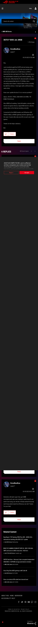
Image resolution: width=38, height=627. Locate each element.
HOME (12, 596)
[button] (6, 134)
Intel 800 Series (8, 542)
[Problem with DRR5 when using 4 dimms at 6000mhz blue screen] (31, 151)
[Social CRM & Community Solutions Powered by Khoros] (31, 623)
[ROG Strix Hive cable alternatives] (35, 151)
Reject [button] (11, 172)
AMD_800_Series (9, 564)
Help (30, 8)
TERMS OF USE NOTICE (14, 609)
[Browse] (3, 8)
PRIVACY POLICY (25, 609)
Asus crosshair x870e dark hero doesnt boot (16, 579)
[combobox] (19, 21)
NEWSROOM (18, 596)
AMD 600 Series (7, 31)
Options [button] (35, 31)
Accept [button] (27, 172)
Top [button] (2, 622)
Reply (19, 141)
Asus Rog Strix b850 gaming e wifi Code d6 (15, 570)
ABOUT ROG (5, 596)
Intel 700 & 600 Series (10, 553)
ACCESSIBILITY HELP (8, 598)
